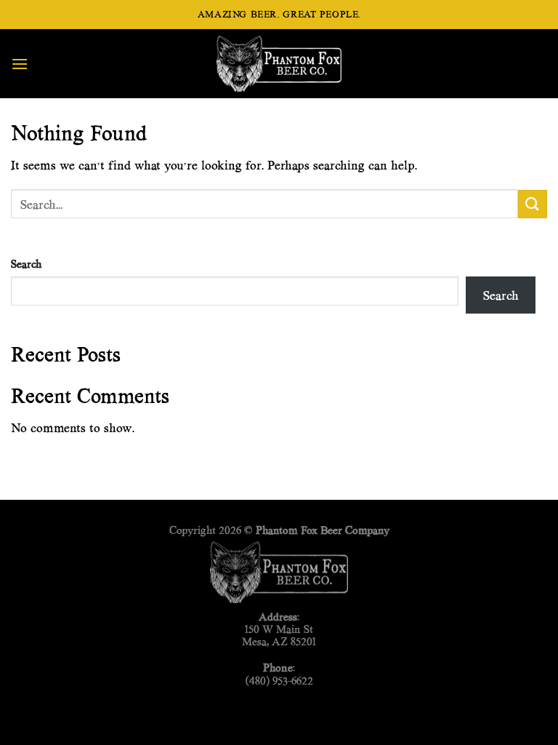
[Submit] (532, 204)
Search (26, 264)
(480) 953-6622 (279, 681)
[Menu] (19, 63)
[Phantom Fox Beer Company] (279, 63)
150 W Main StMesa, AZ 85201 (279, 635)
